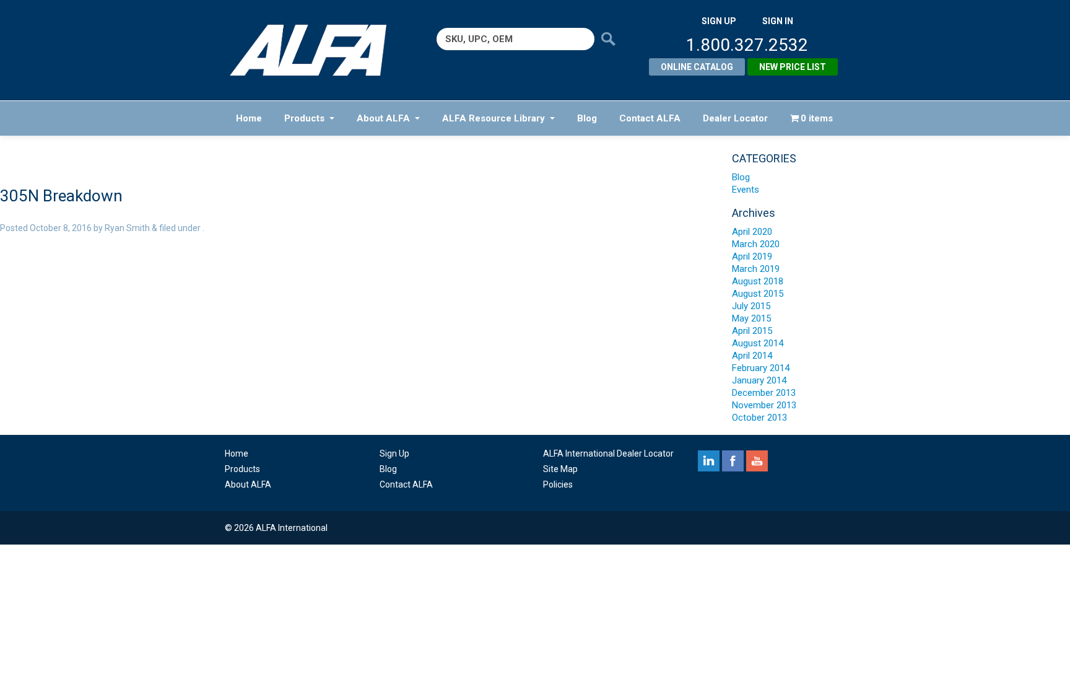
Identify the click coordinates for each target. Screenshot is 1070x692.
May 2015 (751, 318)
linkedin (709, 460)
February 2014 (760, 368)
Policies (558, 484)
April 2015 (752, 330)
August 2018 (757, 281)
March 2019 (756, 268)
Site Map (560, 469)
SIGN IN (777, 21)
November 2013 (764, 405)
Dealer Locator (735, 118)
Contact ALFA (650, 118)
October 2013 (759, 417)
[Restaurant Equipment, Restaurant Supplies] (316, 50)
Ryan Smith (127, 228)
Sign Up (394, 453)
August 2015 (757, 293)
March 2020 (756, 244)
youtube (757, 460)
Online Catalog (697, 67)
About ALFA (383, 118)
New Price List (792, 67)
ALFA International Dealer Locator (608, 453)
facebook (733, 460)
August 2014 (757, 343)
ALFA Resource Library (493, 118)
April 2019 (752, 256)
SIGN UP (719, 21)
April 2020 (752, 231)
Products (304, 118)
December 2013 (764, 392)
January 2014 (759, 380)
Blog (587, 118)
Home (249, 118)
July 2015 (751, 306)
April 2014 (752, 355)
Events (745, 189)
